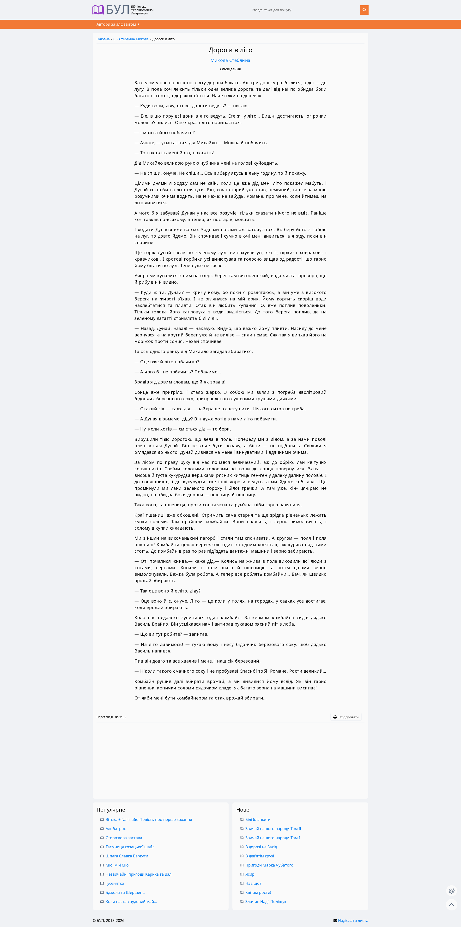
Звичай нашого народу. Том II (273, 828)
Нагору (451, 904)
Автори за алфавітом (116, 24)
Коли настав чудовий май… (131, 901)
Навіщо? (253, 883)
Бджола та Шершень (125, 892)
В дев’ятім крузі (259, 856)
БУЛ (118, 10)
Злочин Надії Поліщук (265, 901)
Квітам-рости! (258, 892)
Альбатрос (116, 828)
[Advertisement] (230, 758)
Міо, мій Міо (117, 865)
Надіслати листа (353, 920)
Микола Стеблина (230, 60)
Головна (103, 39)
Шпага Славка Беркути (127, 856)
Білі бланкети (257, 819)
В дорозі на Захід (261, 846)
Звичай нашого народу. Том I (272, 837)
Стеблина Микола (134, 39)
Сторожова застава (124, 837)
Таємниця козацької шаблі (130, 846)
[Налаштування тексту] (451, 891)
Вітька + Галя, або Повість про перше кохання (149, 819)
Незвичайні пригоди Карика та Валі (139, 874)
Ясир (250, 874)
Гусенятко (115, 883)
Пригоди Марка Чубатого (269, 865)
